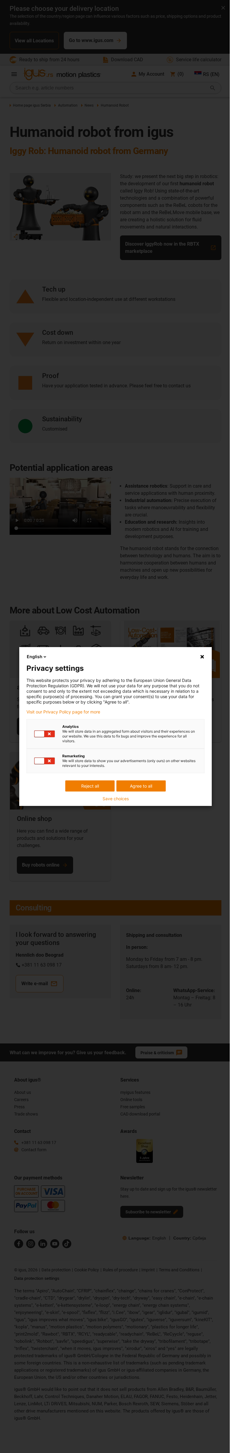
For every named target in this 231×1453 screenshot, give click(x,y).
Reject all (90, 786)
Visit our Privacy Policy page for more (63, 712)
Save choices (116, 798)
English (34, 656)
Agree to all (141, 786)
